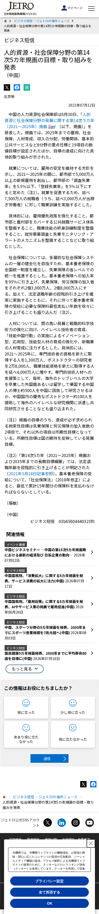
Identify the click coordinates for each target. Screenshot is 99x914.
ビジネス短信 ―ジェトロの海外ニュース (42, 21)
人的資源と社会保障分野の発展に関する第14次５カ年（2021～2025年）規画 (49, 120)
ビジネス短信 (19, 40)
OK (49, 903)
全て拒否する (49, 892)
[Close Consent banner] (91, 843)
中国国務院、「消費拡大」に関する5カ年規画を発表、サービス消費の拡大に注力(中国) (44, 578)
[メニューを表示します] (91, 8)
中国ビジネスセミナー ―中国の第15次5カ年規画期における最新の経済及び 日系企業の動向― (45, 552)
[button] (25, 669)
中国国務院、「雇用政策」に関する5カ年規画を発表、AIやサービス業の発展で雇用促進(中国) (44, 604)
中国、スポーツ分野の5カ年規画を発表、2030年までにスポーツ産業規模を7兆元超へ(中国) (45, 630)
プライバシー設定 (49, 881)
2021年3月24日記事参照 (31, 473)
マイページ (74, 8)
